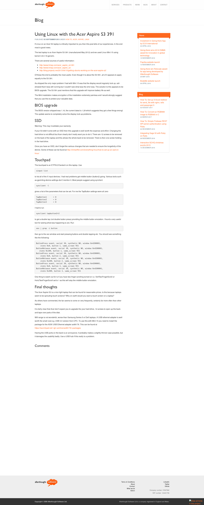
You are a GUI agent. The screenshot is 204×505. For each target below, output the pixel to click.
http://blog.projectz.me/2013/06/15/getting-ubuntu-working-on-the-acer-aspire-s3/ (72, 70)
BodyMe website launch (150, 80)
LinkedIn (166, 482)
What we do (131, 488)
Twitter (167, 484)
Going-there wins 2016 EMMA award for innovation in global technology (152, 53)
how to (69, 39)
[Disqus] (79, 378)
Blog (145, 5)
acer (75, 39)
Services (115, 5)
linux (87, 39)
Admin (132, 490)
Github (167, 486)
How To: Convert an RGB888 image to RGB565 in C (152, 113)
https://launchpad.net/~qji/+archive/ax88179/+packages (58, 328)
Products (127, 5)
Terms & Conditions (128, 482)
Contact (163, 5)
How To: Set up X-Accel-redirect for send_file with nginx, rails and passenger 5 (153, 102)
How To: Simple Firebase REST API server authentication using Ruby (153, 124)
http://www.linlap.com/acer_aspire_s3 (55, 67)
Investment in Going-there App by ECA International (153, 42)
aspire (81, 39)
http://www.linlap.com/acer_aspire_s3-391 (56, 65)
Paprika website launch (150, 62)
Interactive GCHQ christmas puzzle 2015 (152, 144)
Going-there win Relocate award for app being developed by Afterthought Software (153, 71)
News (137, 5)
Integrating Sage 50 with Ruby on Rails (153, 134)
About (154, 5)
